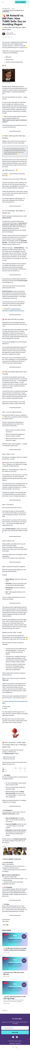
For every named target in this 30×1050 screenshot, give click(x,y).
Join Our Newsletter (20, 2)
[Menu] (28, 2)
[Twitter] (13, 1037)
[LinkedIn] (16, 1037)
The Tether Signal (6, 8)
